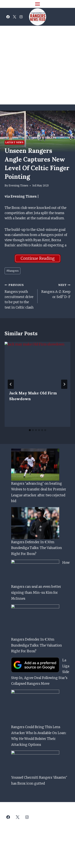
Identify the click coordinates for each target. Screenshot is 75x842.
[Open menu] (37, 4)
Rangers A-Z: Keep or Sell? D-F (55, 291)
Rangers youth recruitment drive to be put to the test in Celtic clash (19, 296)
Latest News (14, 142)
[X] (14, 17)
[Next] (64, 384)
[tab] (30, 430)
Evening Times (18, 185)
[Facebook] (8, 17)
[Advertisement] (37, 65)
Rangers (12, 270)
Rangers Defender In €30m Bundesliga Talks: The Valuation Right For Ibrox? (36, 548)
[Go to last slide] (11, 384)
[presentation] (37, 364)
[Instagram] (21, 17)
